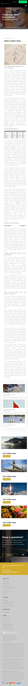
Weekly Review (7, 626)
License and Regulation (9, 587)
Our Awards (6, 581)
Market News (6, 618)
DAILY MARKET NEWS (9, 394)
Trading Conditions (8, 604)
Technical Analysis (8, 624)
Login (23, 1)
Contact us (9, 555)
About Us (6, 578)
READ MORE (7, 456)
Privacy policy (6, 592)
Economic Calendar (8, 629)
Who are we (6, 583)
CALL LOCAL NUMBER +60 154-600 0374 (12, 566)
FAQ (4, 594)
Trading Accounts (7, 606)
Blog (4, 620)
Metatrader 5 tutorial (8, 602)
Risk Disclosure (16, 680)
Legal (4, 590)
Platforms (5, 600)
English (15, 1)
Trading (5, 597)
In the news (6, 622)
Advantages (6, 585)
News (4, 615)
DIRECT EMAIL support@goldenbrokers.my (10, 571)
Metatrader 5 (6, 612)
